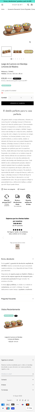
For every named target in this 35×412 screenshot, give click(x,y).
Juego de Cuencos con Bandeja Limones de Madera (13, 338)
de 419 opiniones (18, 226)
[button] (3, 238)
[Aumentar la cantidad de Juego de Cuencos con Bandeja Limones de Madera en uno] (32, 98)
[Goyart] (17, 4)
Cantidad (4, 98)
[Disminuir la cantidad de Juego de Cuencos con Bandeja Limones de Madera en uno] (10, 98)
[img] (17, 223)
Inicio (2, 9)
